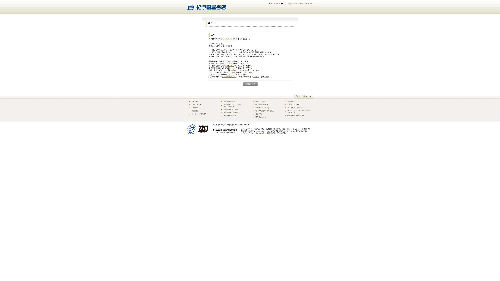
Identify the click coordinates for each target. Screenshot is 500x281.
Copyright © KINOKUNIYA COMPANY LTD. (271, 133)
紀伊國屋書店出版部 (231, 109)
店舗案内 (195, 111)
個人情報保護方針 (261, 104)
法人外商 (290, 101)
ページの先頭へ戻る (304, 96)
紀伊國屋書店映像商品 (231, 112)
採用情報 (195, 107)
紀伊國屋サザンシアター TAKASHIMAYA (232, 105)
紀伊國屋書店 (206, 6)
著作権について (260, 117)
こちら (228, 61)
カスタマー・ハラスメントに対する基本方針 (299, 111)
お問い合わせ (260, 101)
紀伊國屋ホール (229, 101)
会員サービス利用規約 (263, 107)
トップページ (227, 39)
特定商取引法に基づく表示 (264, 111)
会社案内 (195, 101)
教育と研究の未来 (229, 77)
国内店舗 (309, 3)
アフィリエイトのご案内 (296, 107)
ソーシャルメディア (199, 114)
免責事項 (258, 114)
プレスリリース (197, 104)
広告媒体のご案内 (293, 104)
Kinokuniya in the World (295, 116)
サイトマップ (275, 3)
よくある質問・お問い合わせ (293, 3)
